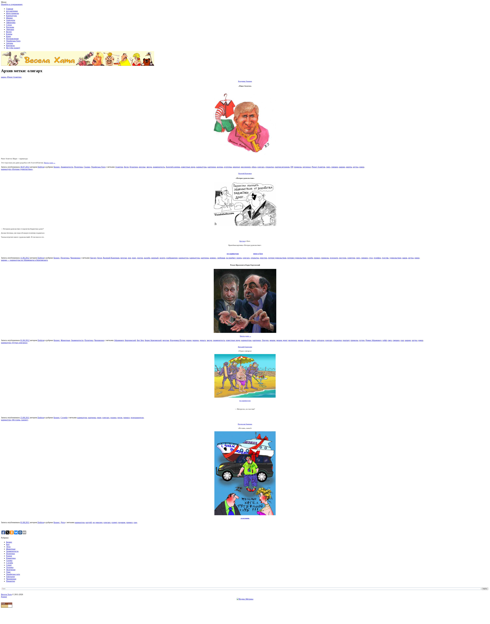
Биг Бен (140, 340)
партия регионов (282, 167)
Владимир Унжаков (245, 81)
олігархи (320, 340)
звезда (149, 167)
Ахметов (119, 167)
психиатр (334, 258)
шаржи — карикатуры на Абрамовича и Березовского (24, 260)
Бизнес (57, 167)
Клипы (9, 34)
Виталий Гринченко (245, 347)
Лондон (265, 340)
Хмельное (10, 576)
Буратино (134, 167)
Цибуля (41, 167)
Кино (8, 36)
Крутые (242, 241)
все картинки (12, 11)
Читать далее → (49, 163)
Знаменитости (67, 167)
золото (162, 258)
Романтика (11, 558)
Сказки (87, 167)
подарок (121, 522)
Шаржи (9, 18)
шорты (349, 167)
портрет (346, 340)
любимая (221, 258)
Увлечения (10, 570)
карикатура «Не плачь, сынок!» (14, 420)
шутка (355, 167)
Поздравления (12, 39)
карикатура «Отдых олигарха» (14, 343)
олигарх (260, 167)
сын (135, 522)
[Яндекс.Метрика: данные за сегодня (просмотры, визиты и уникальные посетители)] (245, 599)
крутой (89, 522)
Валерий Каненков (111, 258)
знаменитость (159, 167)
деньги (203, 340)
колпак (220, 167)
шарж (404, 258)
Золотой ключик (173, 167)
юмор (361, 167)
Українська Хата (13, 41)
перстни (263, 258)
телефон (377, 258)
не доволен (97, 522)
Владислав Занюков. (245, 424)
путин (362, 340)
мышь (300, 340)
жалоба (147, 258)
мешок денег (281, 340)
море (99, 418)
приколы (298, 167)
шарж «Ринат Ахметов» (11, 77)
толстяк (385, 258)
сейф (384, 340)
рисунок (342, 258)
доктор (140, 258)
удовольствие (395, 258)
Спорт (9, 565)
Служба (64, 418)
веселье (142, 167)
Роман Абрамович (373, 340)
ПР (292, 167)
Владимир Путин (177, 340)
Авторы (9, 43)
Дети (63, 522)
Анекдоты (10, 20)
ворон (189, 340)
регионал (307, 167)
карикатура (183, 258)
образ (254, 167)
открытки (269, 167)
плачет (114, 522)
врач (134, 258)
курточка (228, 167)
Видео (9, 32)
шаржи (342, 167)
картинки (212, 167)
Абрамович (119, 340)
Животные (65, 340)
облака (307, 340)
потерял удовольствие (296, 258)
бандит (93, 258)
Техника (9, 567)
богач (126, 167)
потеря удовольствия (277, 258)
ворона (196, 340)
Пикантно (10, 581)
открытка (255, 258)
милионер (292, 340)
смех (328, 167)
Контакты (10, 45)
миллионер (246, 167)
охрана (113, 418)
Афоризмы (10, 22)
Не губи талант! (13, 48)
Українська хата (13, 574)
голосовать (245, 518)
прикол (317, 258)
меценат (236, 167)
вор (129, 258)
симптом (351, 258)
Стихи (9, 25)
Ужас (8, 572)
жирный (154, 258)
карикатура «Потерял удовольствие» (17, 169)
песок (119, 418)
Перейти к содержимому (12, 4)
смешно (334, 167)
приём (310, 258)
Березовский (130, 340)
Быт (8, 544)
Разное (9, 556)
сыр (402, 340)
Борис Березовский (153, 340)
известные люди (188, 167)
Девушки (10, 29)
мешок (272, 340)
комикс (213, 258)
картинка (205, 258)
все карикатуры (233, 254)
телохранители (137, 418)
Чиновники (75, 258)
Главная (9, 9)
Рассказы (10, 27)
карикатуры (201, 167)
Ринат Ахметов (318, 167)
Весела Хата (6, 594)
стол (371, 258)
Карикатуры (11, 16)
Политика (78, 167)
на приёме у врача (234, 258)
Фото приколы (12, 13)
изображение (172, 258)
